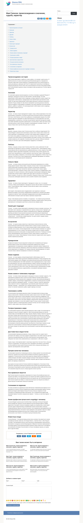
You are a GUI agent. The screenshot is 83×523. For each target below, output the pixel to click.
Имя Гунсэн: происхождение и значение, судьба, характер (15, 466)
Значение (11, 30)
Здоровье (11, 41)
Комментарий (9, 485)
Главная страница (9, 10)
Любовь (11, 37)
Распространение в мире (16, 57)
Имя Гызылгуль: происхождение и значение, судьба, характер (16, 446)
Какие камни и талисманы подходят (18, 53)
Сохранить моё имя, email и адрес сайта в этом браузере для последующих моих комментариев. (29, 502)
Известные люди (14, 71)
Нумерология (13, 48)
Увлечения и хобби (14, 55)
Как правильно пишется (16, 64)
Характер (11, 32)
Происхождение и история (15, 27)
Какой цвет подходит (14, 43)
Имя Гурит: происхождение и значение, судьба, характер (15, 457)
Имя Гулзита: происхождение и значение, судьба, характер (39, 466)
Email (23, 480)
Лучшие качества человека (16, 62)
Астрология (12, 46)
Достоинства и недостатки (16, 59)
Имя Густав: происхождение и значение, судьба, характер (39, 446)
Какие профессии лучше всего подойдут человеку (22, 69)
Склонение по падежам (16, 66)
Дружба (11, 34)
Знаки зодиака (13, 50)
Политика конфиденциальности (15, 513)
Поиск (58, 11)
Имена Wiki (17, 2)
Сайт (38, 480)
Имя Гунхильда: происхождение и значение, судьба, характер (40, 457)
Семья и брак (12, 39)
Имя (7, 480)
